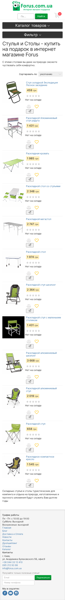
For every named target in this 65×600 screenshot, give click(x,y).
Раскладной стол (36, 252)
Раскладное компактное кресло (40, 458)
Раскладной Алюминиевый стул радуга (41, 119)
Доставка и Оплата (12, 534)
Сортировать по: (28, 74)
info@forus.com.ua (12, 568)
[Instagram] (16, 593)
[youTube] (10, 593)
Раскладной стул (35, 424)
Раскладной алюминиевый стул (41, 389)
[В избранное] (36, 106)
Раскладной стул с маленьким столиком (43, 318)
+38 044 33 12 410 (12, 562)
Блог (4, 530)
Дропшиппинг (9, 543)
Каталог (6, 549)
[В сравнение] (28, 106)
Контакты (7, 540)
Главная (6, 527)
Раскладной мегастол (38, 219)
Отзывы (6, 546)
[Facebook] (4, 593)
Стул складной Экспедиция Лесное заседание (42, 84)
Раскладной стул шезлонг (41, 285)
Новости (6, 537)
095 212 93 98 (10, 565)
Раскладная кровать (37, 153)
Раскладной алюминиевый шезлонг (41, 354)
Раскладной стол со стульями (43, 186)
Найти (41, 16)
